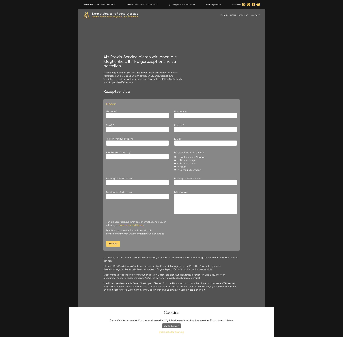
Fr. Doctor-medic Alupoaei (191, 157)
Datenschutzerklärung (131, 225)
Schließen (171, 326)
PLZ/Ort (179, 125)
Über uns (243, 15)
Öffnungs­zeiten (213, 5)
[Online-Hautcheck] (258, 5)
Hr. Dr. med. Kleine (186, 163)
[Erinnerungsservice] (253, 5)
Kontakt (255, 15)
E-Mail (178, 139)
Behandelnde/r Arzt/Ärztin (189, 152)
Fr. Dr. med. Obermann (188, 170)
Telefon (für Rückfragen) (119, 139)
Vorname (111, 111)
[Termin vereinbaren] (243, 5)
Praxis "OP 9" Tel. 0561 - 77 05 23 (142, 5)
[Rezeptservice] (248, 5)
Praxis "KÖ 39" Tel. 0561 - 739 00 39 (99, 5)
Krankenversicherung (118, 152)
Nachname (180, 111)
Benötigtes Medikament (119, 178)
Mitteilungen (181, 192)
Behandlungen (228, 15)
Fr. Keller (181, 167)
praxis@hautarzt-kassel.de (182, 5)
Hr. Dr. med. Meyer (186, 160)
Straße (110, 125)
